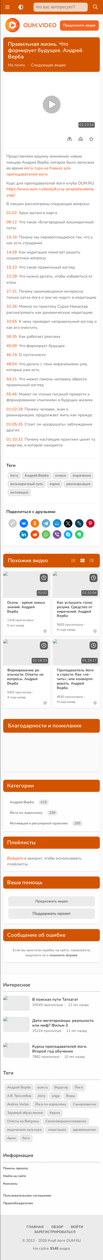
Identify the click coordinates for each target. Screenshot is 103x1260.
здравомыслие (84, 1129)
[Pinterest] (90, 523)
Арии (11, 1138)
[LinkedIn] (24, 534)
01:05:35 (14, 424)
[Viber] (57, 534)
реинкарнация (78, 484)
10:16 (11, 237)
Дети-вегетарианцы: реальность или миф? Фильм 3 (63, 1023)
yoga (55, 1095)
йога (14, 475)
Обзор (57, 1227)
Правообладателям (18, 1203)
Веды (70, 1095)
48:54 (11, 364)
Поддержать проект (51, 913)
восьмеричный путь (26, 484)
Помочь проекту (15, 1168)
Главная (35, 1227)
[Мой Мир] (57, 523)
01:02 (11, 212)
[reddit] (35, 534)
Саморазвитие (84, 1104)
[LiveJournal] (79, 523)
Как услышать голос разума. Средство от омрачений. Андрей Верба (75, 609)
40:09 (11, 345)
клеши (60, 475)
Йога (79, 1087)
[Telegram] (46, 523)
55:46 (11, 394)
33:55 (11, 321)
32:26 (11, 306)
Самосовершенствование (65, 1121)
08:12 (11, 222)
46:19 (11, 354)
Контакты (10, 1183)
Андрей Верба (37, 475)
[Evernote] (79, 534)
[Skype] (68, 534)
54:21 (11, 379)
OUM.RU (73, 1240)
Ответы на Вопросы (23, 1121)
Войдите (15, 858)
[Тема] (19, 7)
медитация (57, 1129)
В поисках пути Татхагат (55, 999)
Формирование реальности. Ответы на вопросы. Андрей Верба (25, 677)
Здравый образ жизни (25, 1112)
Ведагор (61, 1087)
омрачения (82, 475)
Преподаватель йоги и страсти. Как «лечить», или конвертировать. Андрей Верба (75, 679)
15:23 (11, 267)
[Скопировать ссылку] (12, 523)
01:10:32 (14, 439)
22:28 (11, 276)
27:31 (11, 291)
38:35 (11, 336)
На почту (16, 65)
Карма (55, 1112)
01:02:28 (14, 409)
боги (26, 1138)
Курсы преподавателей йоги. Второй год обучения (59, 1049)
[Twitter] (68, 523)
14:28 (11, 252)
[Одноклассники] (35, 523)
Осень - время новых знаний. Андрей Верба (26, 607)
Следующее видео (48, 65)
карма (55, 484)
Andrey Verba (18, 1104)
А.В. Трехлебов (19, 1095)
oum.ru (42, 1087)
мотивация (19, 492)
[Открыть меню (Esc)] (6, 7)
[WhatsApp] (46, 534)
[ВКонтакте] (24, 523)
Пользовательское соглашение (27, 1195)
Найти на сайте (14, 1176)
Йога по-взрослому (26, 812)
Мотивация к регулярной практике (39, 823)
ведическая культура (24, 1129)
